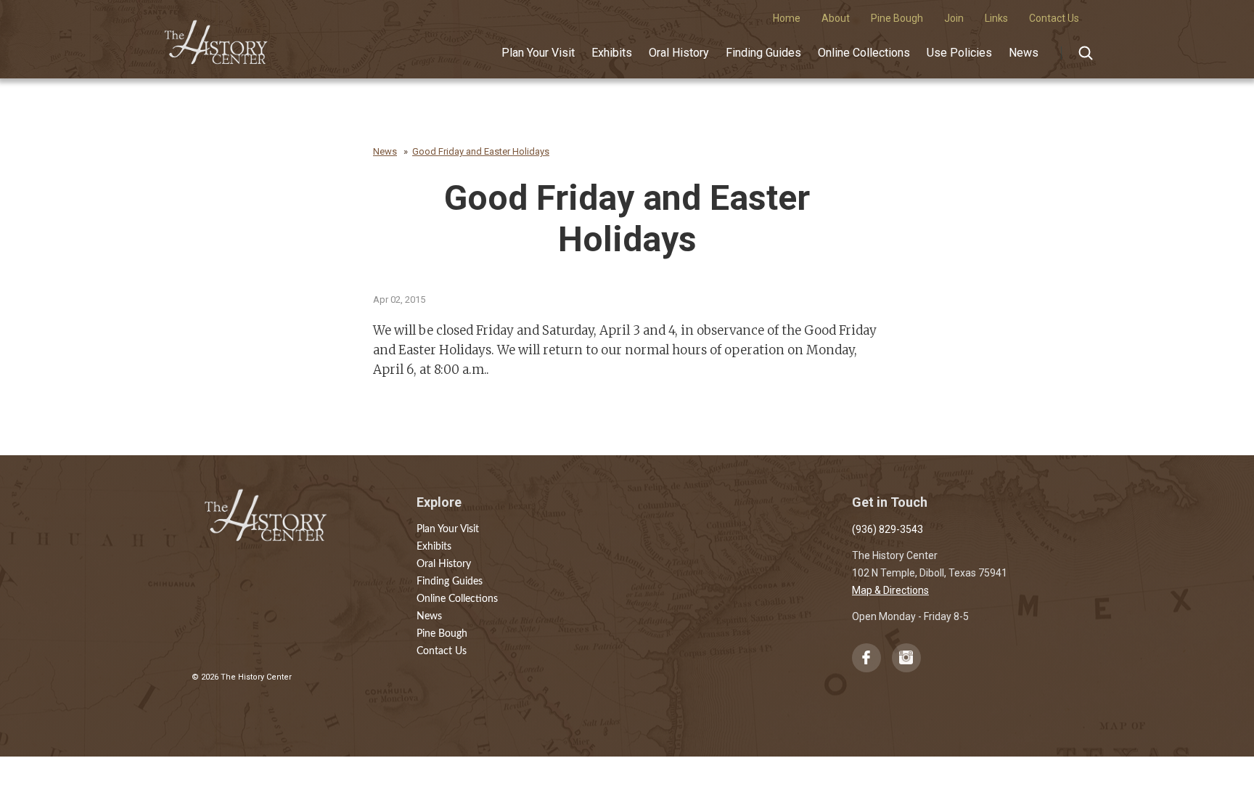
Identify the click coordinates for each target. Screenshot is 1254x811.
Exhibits (611, 53)
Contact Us (442, 651)
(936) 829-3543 (887, 529)
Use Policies (959, 53)
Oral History (679, 53)
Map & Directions (890, 590)
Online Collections (864, 53)
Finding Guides (763, 53)
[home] (217, 37)
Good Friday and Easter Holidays (480, 151)
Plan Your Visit (538, 53)
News (1023, 53)
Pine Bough (442, 634)
